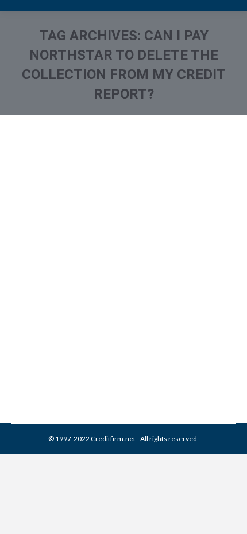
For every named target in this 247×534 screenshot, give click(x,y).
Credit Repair (110, 352)
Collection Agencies (56, 352)
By (94, 364)
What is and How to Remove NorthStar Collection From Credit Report (107, 292)
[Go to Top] (228, 515)
